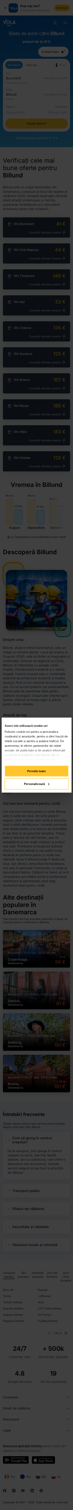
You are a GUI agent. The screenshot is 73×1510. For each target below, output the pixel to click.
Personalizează (34, 783)
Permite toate (36, 771)
